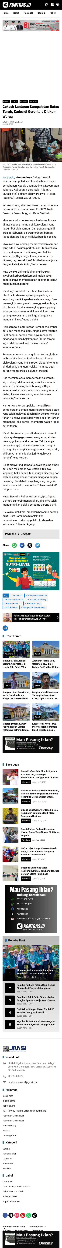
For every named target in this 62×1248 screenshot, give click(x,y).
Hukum (14, 101)
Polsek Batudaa (34, 603)
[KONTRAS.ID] (17, 4)
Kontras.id (8, 177)
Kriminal (23, 101)
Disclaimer (8, 1096)
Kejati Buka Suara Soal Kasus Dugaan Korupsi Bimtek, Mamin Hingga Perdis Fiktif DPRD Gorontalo (36, 1023)
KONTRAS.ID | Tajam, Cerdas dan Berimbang (24, 1110)
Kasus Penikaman (14, 599)
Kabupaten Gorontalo (37, 595)
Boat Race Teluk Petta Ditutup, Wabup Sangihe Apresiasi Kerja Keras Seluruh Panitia (36, 999)
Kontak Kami (9, 1106)
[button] (47, 5)
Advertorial (9, 654)
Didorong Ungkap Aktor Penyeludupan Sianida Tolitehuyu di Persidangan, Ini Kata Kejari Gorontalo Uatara (16, 727)
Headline (7, 1168)
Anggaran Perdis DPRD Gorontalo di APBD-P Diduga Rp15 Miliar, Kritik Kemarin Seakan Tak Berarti (45, 664)
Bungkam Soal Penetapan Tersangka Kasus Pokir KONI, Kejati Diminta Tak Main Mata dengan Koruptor (45, 695)
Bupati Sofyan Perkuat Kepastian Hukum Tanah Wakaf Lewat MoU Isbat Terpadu (40, 832)
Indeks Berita (9, 1101)
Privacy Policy (9, 1125)
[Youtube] (22, 1215)
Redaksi (6, 1130)
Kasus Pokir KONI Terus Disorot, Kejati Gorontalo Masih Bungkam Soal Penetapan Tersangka (44, 727)
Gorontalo (17, 595)
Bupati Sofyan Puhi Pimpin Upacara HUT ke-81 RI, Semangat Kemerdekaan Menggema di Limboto (39, 774)
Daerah (6, 101)
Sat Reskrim (11, 607)
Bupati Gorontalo (11, 1201)
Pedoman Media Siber (13, 1115)
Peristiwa (33, 101)
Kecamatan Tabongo (37, 599)
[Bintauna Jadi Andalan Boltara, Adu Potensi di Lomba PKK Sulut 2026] (16, 649)
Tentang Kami (9, 1135)
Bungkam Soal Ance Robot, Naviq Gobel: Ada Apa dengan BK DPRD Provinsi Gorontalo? (16, 695)
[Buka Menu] (52, 5)
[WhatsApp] (28, 1215)
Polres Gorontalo (13, 603)
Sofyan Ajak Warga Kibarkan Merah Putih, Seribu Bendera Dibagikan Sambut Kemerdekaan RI (39, 851)
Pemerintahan (10, 1153)
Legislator (7, 1158)
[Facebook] (5, 1215)
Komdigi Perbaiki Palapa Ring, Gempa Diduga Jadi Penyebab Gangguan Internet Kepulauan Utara (36, 987)
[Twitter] (11, 1215)
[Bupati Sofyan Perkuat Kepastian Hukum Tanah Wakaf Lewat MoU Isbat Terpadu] (10, 835)
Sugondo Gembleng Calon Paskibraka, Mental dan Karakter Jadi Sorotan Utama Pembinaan (40, 870)
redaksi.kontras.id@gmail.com (23, 1082)
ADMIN (5, 122)
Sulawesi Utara (10, 1196)
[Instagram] (16, 1215)
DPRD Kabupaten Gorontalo (16, 1186)
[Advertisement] (31, 64)
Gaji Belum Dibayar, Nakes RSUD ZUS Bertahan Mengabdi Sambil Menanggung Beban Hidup (35, 1011)
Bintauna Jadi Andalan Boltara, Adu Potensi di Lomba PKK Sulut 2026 (14, 663)
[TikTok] (34, 1215)
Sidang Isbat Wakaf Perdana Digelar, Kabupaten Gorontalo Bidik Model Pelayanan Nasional (39, 813)
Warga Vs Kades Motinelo (34, 607)
